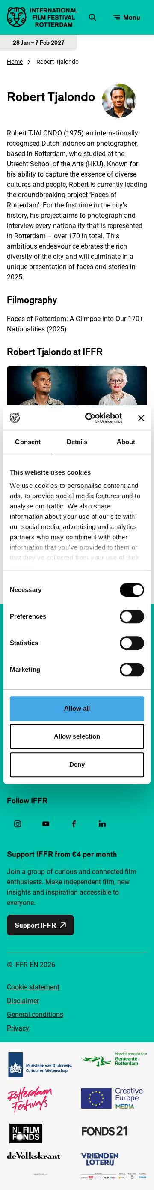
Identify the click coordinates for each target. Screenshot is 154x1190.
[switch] (132, 616)
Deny (77, 764)
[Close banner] (141, 418)
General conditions (35, 1014)
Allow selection (77, 736)
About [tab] (126, 441)
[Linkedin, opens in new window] (102, 824)
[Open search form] (92, 17)
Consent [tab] (28, 441)
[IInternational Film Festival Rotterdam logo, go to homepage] (42, 17)
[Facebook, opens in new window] (74, 824)
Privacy (18, 1028)
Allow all (77, 708)
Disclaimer (23, 1001)
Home (15, 61)
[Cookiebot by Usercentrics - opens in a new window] (90, 418)
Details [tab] (77, 441)
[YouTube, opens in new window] (45, 824)
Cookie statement (33, 987)
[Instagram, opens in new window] (17, 824)
